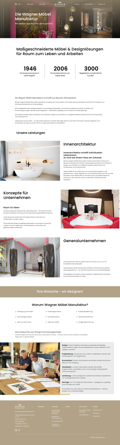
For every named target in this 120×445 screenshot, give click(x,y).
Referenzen (41, 406)
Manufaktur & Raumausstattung (56, 417)
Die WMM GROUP (83, 415)
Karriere (67, 406)
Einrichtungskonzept (57, 421)
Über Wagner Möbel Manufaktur (84, 411)
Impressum (96, 413)
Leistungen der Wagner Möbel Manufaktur (56, 411)
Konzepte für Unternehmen (55, 425)
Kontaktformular (97, 410)
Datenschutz (96, 416)
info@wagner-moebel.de (22, 426)
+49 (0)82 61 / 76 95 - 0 (21, 424)
